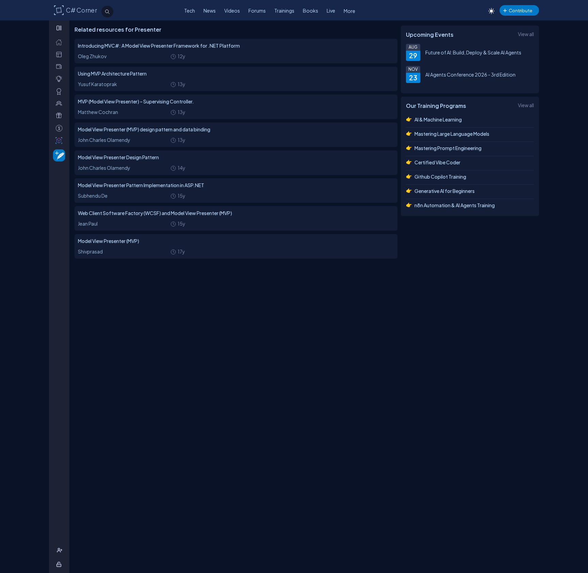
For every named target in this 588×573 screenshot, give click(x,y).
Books (310, 10)
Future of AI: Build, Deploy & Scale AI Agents (473, 52)
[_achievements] (60, 91)
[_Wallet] (60, 66)
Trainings (284, 10)
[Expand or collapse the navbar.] (59, 28)
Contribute (520, 10)
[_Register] (60, 550)
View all (526, 34)
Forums (257, 10)
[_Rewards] (60, 128)
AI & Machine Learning (438, 119)
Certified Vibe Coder (437, 162)
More (349, 11)
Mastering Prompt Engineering (447, 148)
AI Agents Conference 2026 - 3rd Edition (470, 74)
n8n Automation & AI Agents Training (454, 205)
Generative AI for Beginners (444, 191)
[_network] (60, 103)
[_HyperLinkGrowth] (58, 155)
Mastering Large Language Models (451, 134)
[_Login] (60, 564)
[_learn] (60, 79)
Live (331, 10)
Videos (232, 10)
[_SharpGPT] (60, 140)
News (209, 10)
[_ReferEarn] (60, 115)
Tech (189, 10)
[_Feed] (60, 42)
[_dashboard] (60, 54)
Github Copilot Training (440, 177)
